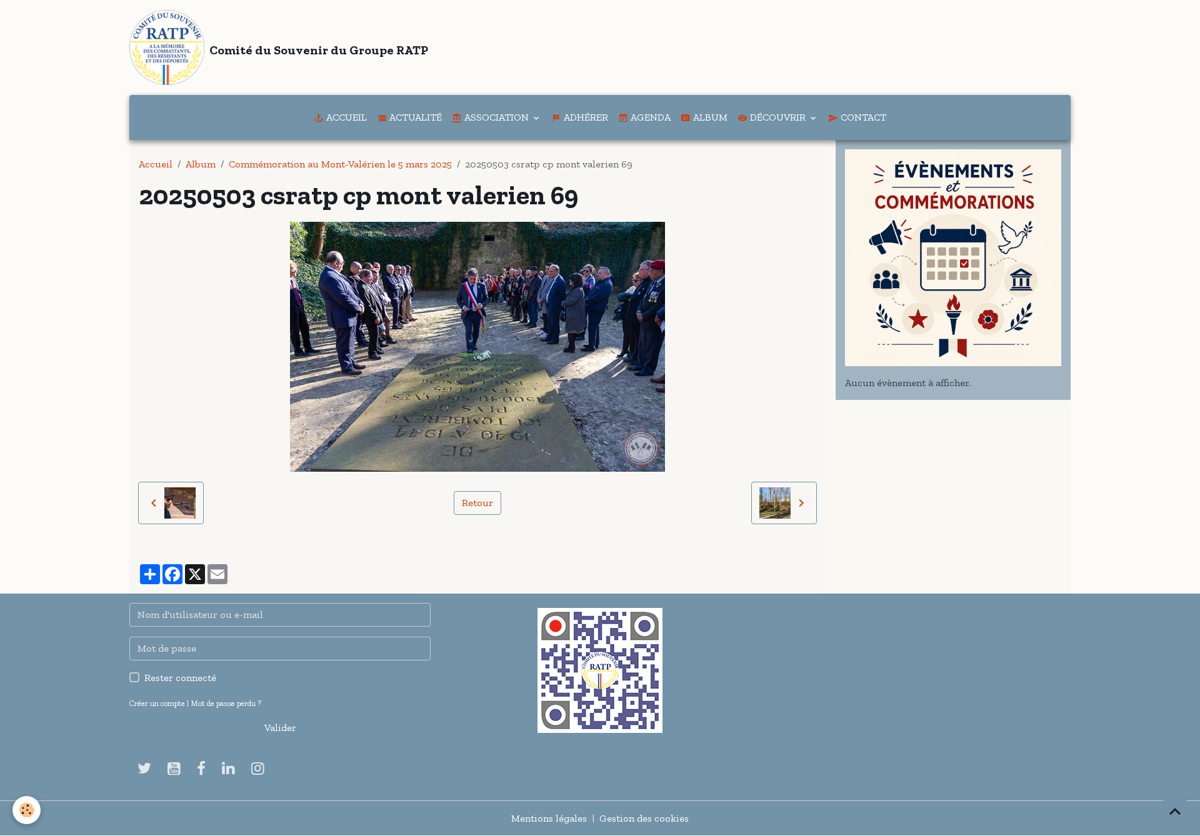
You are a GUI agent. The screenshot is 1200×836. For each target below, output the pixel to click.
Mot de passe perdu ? (226, 703)
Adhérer (584, 117)
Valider (280, 728)
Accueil (345, 117)
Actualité (414, 117)
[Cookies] (26, 810)
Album (709, 117)
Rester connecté (180, 678)
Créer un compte (157, 703)
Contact (862, 117)
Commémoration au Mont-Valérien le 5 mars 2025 (340, 164)
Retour (477, 503)
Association (496, 117)
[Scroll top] (1175, 811)
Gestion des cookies (644, 818)
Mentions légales (549, 818)
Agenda (649, 117)
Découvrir (778, 117)
